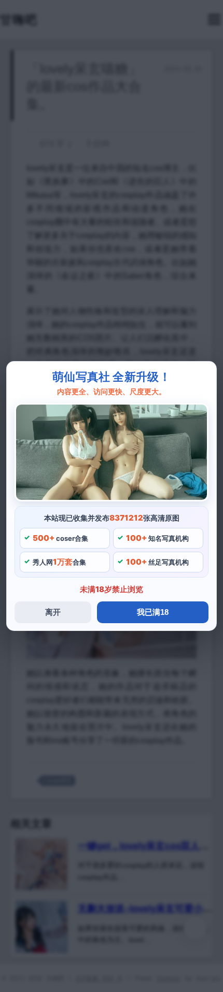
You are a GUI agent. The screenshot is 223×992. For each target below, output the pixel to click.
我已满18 (153, 612)
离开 (53, 612)
